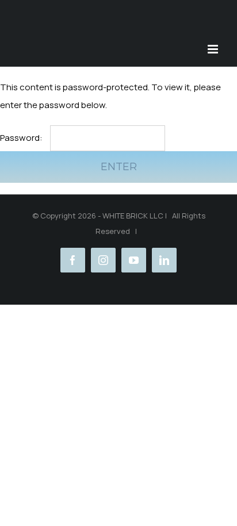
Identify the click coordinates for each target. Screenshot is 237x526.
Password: (22, 138)
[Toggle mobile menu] (214, 49)
